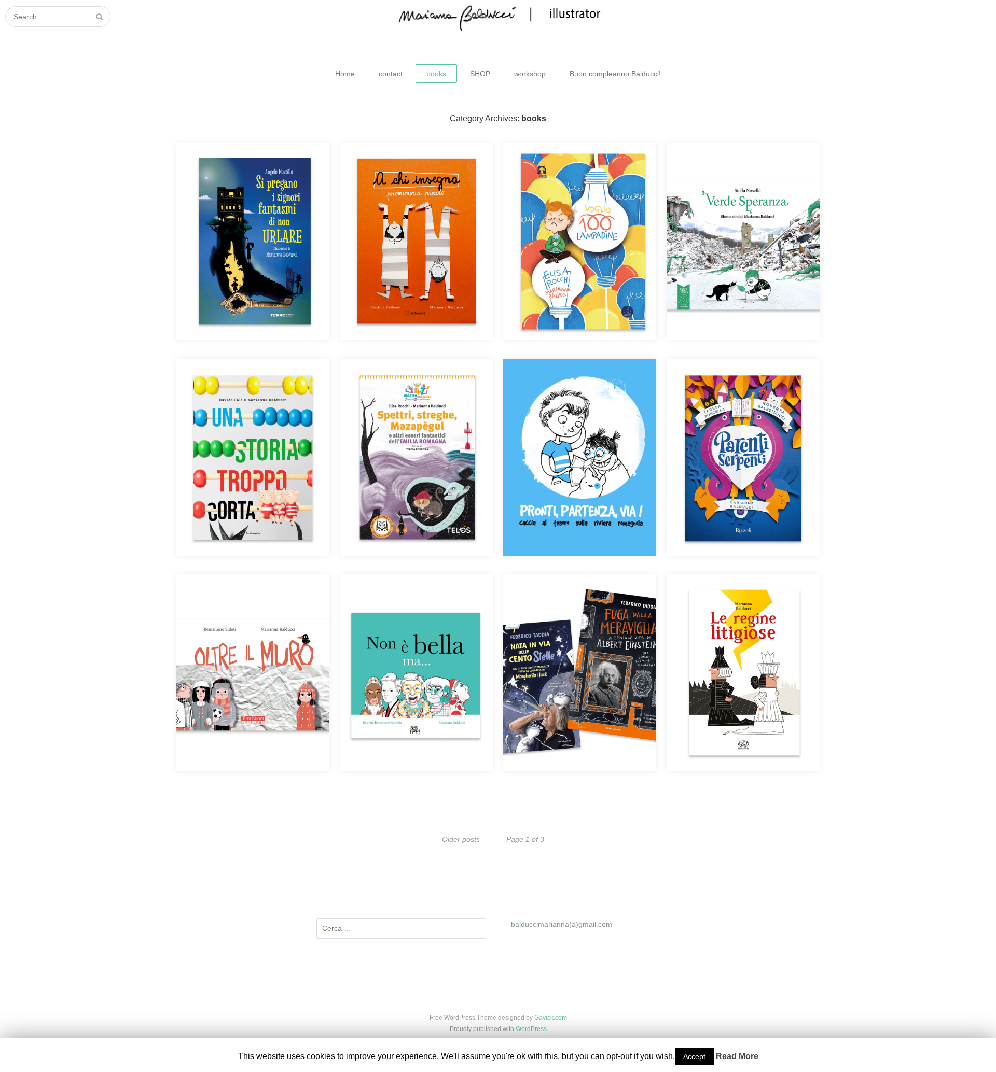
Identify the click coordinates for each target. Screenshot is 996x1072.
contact (391, 73)
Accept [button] (694, 1056)
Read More (737, 1056)
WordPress (531, 1029)
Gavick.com (550, 1017)
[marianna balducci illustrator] (498, 16)
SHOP (480, 73)
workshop (530, 73)
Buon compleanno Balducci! (615, 73)
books (436, 73)
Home (345, 73)
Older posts (461, 839)
